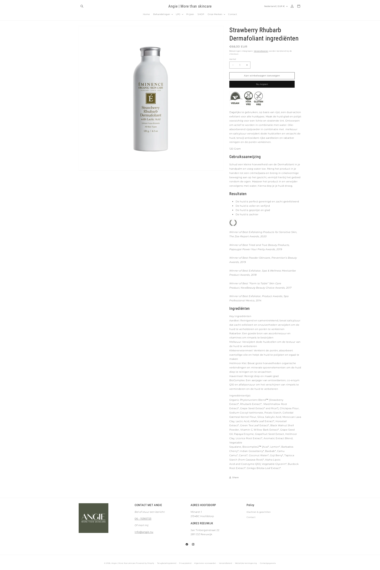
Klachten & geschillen (259, 512)
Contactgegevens (268, 563)
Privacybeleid (185, 563)
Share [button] (235, 477)
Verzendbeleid (225, 563)
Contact (251, 517)
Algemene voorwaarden (205, 563)
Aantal (232, 59)
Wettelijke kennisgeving (246, 563)
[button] (82, 6)
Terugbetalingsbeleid (166, 563)
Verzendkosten (261, 51)
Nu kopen (262, 84)
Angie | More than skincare (123, 563)
